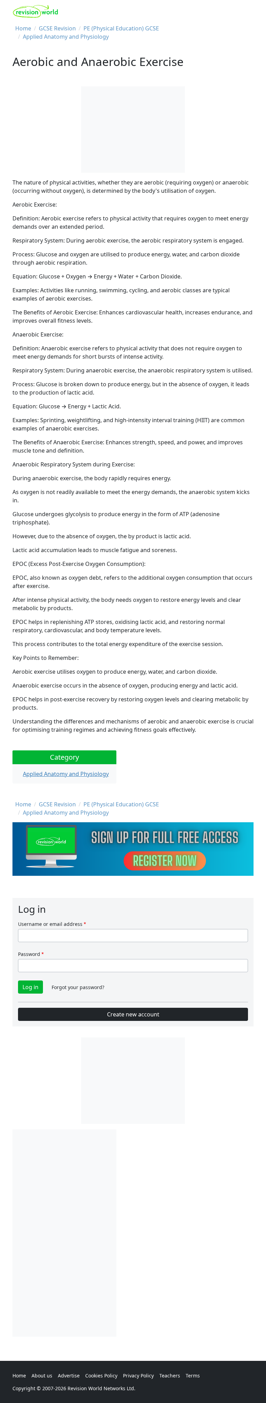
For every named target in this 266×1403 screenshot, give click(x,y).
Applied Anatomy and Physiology (66, 36)
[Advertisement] (64, 1233)
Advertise (69, 1375)
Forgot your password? (78, 987)
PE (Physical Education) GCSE (121, 28)
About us (42, 1375)
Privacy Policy (138, 1375)
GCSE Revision (57, 28)
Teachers (169, 1375)
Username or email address (50, 924)
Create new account (133, 1014)
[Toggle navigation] (246, 11)
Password (29, 954)
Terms (193, 1375)
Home (23, 28)
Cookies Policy (101, 1375)
